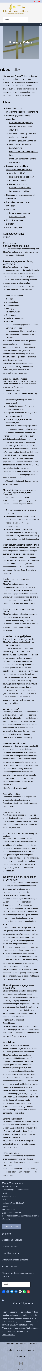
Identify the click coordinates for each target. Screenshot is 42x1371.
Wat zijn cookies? (17, 173)
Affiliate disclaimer (17, 216)
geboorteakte (31, 429)
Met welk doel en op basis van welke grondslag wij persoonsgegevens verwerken (22, 137)
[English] (34, 1)
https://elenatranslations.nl (15, 788)
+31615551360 (12, 1186)
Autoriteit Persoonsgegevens (16, 1036)
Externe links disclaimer (19, 213)
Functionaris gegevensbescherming (22, 112)
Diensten (10, 224)
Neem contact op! (11, 1226)
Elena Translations (14, 220)
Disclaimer (10, 209)
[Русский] (39, 1)
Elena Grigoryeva (14, 227)
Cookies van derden (18, 184)
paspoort (17, 416)
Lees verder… (8, 1335)
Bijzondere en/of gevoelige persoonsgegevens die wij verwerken (21, 126)
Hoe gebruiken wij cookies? (21, 177)
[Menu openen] (40, 24)
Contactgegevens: (14, 108)
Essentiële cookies (17, 180)
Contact (6, 237)
